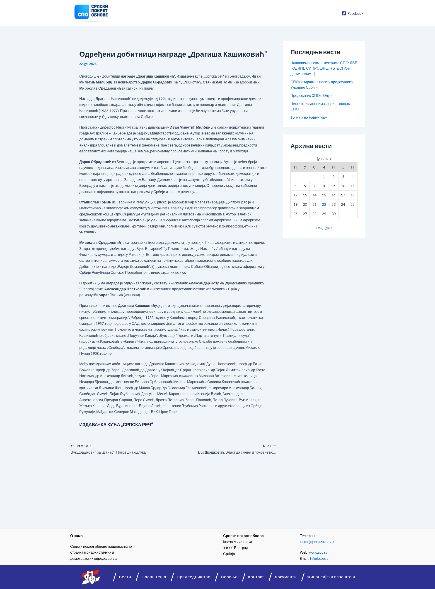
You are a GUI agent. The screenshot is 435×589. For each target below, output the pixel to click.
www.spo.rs (318, 552)
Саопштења (154, 576)
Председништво (193, 576)
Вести (125, 576)
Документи (286, 576)
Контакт (256, 576)
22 (324, 204)
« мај (319, 227)
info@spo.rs (319, 558)
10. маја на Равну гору (308, 117)
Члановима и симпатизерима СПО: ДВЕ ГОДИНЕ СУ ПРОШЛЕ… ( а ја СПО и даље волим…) (323, 68)
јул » (329, 227)
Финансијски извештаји (331, 576)
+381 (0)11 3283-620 (317, 542)
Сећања (229, 576)
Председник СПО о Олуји (311, 95)
